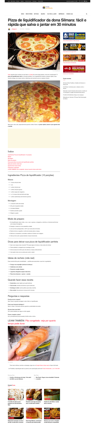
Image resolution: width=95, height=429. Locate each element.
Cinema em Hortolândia (68, 73)
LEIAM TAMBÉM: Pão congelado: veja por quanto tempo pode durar (24, 169)
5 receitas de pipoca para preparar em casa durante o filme (15, 403)
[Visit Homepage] (47, 7)
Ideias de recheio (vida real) (15, 164)
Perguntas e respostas (13, 167)
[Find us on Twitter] (81, 1)
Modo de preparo (12, 160)
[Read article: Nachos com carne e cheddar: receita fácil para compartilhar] (52, 413)
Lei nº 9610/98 (56, 368)
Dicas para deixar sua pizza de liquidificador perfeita (21, 162)
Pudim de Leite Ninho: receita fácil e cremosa (51, 402)
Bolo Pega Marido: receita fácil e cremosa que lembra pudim (33, 421)
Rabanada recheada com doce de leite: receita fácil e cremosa (15, 421)
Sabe (9, 74)
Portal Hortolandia (47, 368)
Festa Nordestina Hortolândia (69, 62)
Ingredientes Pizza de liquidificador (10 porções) (20, 155)
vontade (31, 74)
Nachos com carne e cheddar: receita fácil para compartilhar (51, 421)
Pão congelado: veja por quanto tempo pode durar (32, 322)
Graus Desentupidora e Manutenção (71, 40)
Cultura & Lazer (28, 1)
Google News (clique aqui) (42, 365)
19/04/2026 (22, 29)
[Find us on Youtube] (84, 1)
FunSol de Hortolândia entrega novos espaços (73, 95)
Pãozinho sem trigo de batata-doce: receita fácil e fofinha (33, 402)
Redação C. (14, 29)
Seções (22, 1)
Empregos (34, 1)
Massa (9, 156)
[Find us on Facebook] (79, 1)
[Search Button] (86, 14)
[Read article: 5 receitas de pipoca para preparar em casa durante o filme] (16, 394)
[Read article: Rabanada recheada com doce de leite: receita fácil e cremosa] (16, 413)
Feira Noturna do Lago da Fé (69, 51)
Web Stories (13, 1)
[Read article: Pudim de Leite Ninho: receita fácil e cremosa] (52, 394)
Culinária (28, 29)
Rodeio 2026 (40, 1)
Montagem (10, 158)
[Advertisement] (34, 138)
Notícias (17, 1)
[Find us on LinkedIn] (86, 1)
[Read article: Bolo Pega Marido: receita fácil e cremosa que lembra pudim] (34, 413)
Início (9, 1)
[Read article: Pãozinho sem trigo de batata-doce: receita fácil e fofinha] (34, 394)
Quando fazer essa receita (14, 165)
